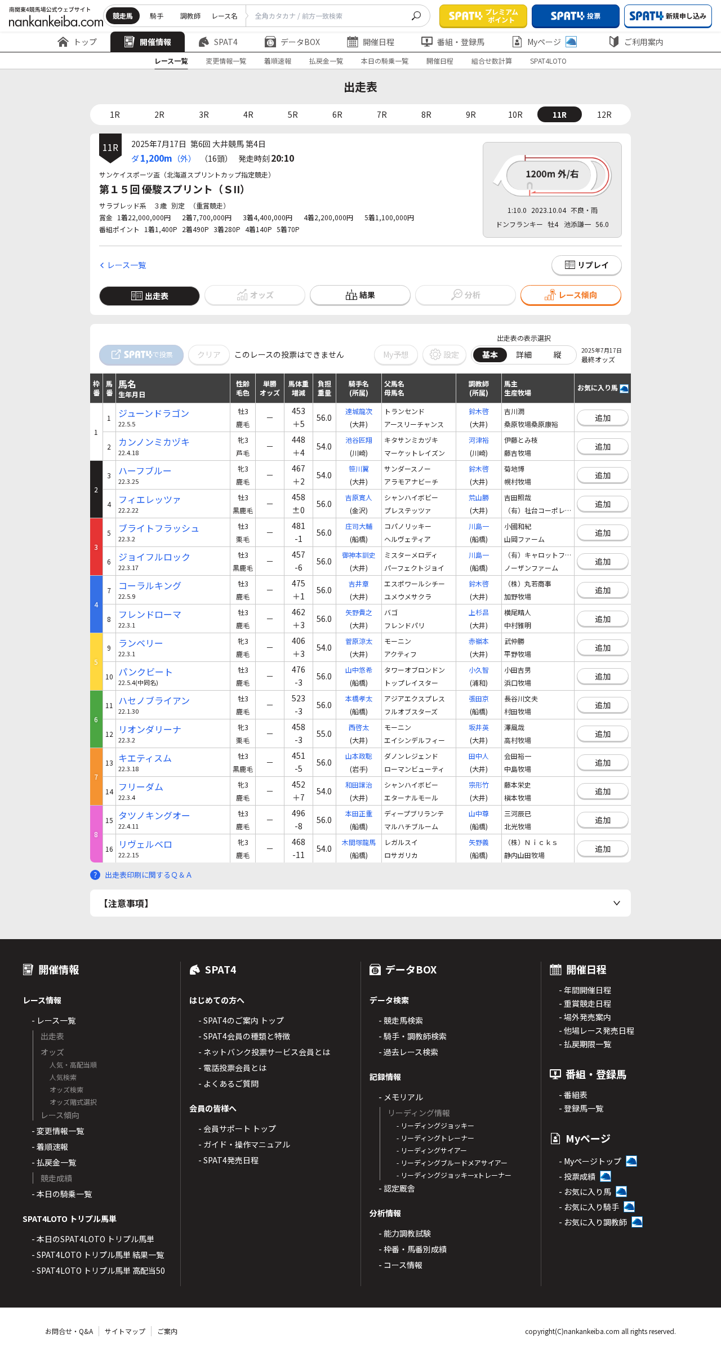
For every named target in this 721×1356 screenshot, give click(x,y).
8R (426, 114)
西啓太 (359, 727)
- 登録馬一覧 (581, 1108)
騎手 (156, 15)
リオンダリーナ (149, 729)
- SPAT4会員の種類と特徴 (244, 1036)
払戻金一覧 (326, 60)
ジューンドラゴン (153, 413)
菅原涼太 (358, 641)
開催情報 (155, 41)
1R (115, 114)
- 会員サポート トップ (237, 1128)
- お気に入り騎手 (589, 1206)
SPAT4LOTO (548, 60)
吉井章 (359, 583)
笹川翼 (359, 468)
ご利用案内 (644, 41)
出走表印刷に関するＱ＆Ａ (149, 874)
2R (159, 114)
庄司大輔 (358, 526)
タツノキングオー (154, 815)
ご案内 (167, 1331)
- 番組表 (573, 1094)
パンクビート (145, 671)
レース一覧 (171, 60)
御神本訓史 (359, 554)
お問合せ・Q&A (69, 1331)
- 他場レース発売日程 (596, 1030)
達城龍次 (358, 411)
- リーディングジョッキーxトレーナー (454, 1175)
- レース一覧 (53, 1020)
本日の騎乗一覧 (384, 60)
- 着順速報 (50, 1146)
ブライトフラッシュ (158, 528)
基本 (490, 354)
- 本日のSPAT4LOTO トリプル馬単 (93, 1238)
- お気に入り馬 (585, 1191)
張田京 (479, 698)
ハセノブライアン (154, 700)
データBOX (300, 41)
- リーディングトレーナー (435, 1137)
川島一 (479, 526)
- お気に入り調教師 (593, 1222)
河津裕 (479, 439)
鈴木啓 (479, 411)
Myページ (544, 41)
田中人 (479, 756)
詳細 (524, 354)
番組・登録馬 (460, 41)
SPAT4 (226, 41)
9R (471, 114)
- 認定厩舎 (397, 1188)
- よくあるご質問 (228, 1083)
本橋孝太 (358, 698)
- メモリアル (401, 1096)
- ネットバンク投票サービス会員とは (264, 1051)
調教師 (190, 15)
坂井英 (479, 727)
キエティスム (145, 758)
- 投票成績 (577, 1176)
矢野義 (479, 842)
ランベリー (140, 643)
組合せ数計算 (491, 60)
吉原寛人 (358, 497)
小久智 (479, 669)
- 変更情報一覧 (58, 1130)
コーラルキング (149, 585)
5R (293, 114)
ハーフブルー (145, 470)
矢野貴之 (358, 612)
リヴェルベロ (145, 844)
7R (382, 114)
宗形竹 (479, 784)
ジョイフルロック (154, 557)
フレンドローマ (149, 614)
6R (337, 114)
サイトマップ (125, 1331)
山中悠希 (358, 669)
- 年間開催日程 (585, 989)
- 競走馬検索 (401, 1020)
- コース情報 (400, 1264)
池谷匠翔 (358, 439)
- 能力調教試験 (405, 1233)
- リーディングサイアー (432, 1150)
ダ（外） (163, 158)
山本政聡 (358, 756)
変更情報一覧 (226, 60)
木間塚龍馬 (359, 842)
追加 (603, 417)
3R (204, 114)
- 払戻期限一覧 (585, 1044)
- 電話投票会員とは (232, 1067)
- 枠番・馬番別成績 (413, 1249)
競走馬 (123, 15)
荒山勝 (479, 497)
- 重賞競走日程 (585, 1003)
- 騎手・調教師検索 (413, 1036)
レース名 (224, 15)
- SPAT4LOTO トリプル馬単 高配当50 (98, 1270)
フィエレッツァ (149, 499)
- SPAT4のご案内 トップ (241, 1020)
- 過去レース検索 (408, 1051)
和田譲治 (358, 784)
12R (604, 114)
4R (248, 114)
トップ (85, 41)
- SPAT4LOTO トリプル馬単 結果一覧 (98, 1254)
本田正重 (358, 813)
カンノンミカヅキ (154, 442)
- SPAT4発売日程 (228, 1160)
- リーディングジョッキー (435, 1125)
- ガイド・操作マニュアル (244, 1144)
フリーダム (140, 786)
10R (515, 114)
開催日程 (378, 41)
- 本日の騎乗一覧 (62, 1193)
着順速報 (277, 60)
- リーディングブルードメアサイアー (452, 1162)
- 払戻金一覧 (54, 1162)
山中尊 (479, 813)
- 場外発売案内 (585, 1016)
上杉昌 (479, 612)
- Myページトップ (590, 1161)
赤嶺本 (479, 641)
